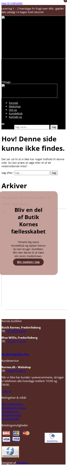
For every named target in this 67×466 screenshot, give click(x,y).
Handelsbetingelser (13, 408)
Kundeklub (16, 113)
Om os (13, 110)
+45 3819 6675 (16, 331)
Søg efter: (7, 127)
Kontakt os (15, 117)
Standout (22, 463)
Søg (54, 127)
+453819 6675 (15, 371)
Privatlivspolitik (11, 415)
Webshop (15, 106)
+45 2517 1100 (16, 341)
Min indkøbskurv (12, 404)
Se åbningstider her (15, 354)
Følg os (6, 391)
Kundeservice (10, 411)
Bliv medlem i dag (28, 262)
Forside (13, 103)
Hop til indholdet (12, 3)
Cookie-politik (10, 419)
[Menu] (2, 124)
